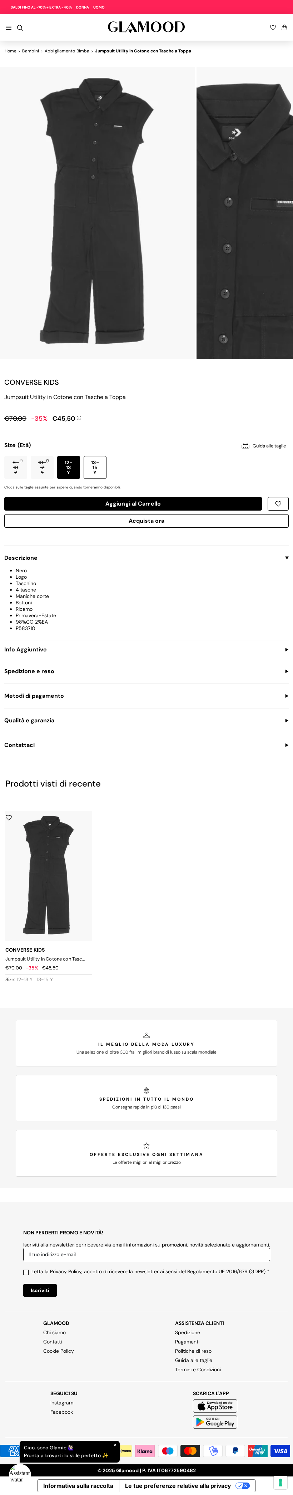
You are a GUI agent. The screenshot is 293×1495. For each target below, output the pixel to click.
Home (10, 51)
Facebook (61, 1412)
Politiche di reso (193, 1351)
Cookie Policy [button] (58, 1351)
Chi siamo (54, 1332)
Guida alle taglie (193, 1360)
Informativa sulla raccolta (78, 1485)
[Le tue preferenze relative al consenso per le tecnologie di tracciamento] (280, 1482)
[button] (15, 467)
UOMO (99, 7)
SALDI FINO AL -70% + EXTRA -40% (42, 7)
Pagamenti (187, 1341)
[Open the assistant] (20, 1475)
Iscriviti (40, 1290)
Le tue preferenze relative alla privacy (178, 1485)
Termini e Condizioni (198, 1369)
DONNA (83, 7)
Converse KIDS (31, 382)
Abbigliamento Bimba (67, 51)
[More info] (78, 417)
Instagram (61, 1402)
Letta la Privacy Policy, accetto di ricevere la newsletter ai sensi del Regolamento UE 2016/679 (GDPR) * (150, 1271)
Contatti (52, 1341)
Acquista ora (146, 522)
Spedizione (187, 1332)
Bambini (30, 51)
